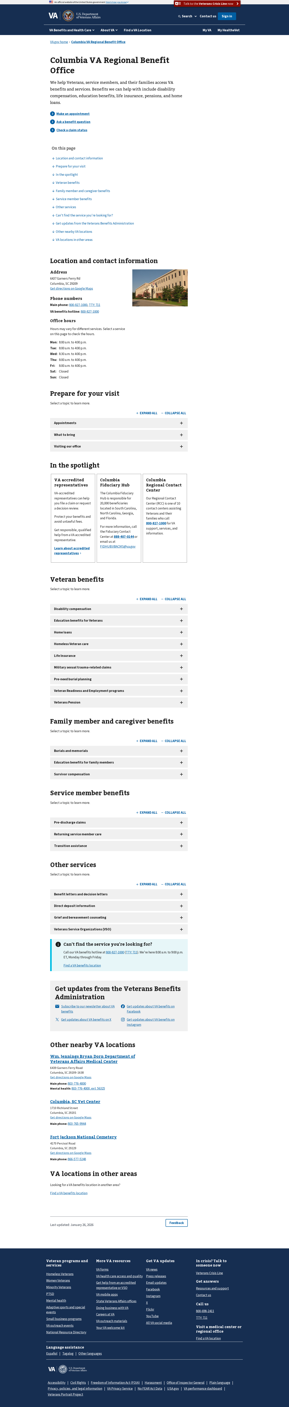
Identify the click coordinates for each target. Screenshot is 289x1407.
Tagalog (68, 1353)
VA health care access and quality (119, 1276)
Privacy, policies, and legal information (75, 1388)
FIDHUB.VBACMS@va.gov (117, 546)
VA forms (102, 1269)
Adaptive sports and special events (65, 1309)
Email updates (156, 1282)
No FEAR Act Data (150, 1388)
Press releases (156, 1276)
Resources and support (212, 1288)
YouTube (152, 1316)
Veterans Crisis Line (209, 1273)
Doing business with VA (112, 1308)
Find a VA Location (137, 30)
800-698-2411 (205, 1311)
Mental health (56, 1300)
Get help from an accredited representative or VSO (116, 1285)
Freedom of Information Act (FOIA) (115, 1382)
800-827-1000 (115, 952)
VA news (151, 1269)
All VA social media (159, 1323)
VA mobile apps (107, 1294)
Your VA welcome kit (110, 1328)
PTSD (50, 1294)
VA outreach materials (111, 1321)
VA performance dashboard (203, 1388)
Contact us (208, 16)
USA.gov (173, 1388)
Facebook (153, 1289)
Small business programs (64, 1319)
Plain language (219, 1382)
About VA (107, 30)
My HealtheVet (229, 30)
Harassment (153, 1382)
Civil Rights (78, 1382)
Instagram (153, 1296)
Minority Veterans (58, 1287)
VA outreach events (60, 1325)
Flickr (150, 1309)
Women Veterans (58, 1280)
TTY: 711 (131, 952)
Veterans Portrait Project (65, 1394)
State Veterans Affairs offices (116, 1301)
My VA (207, 30)
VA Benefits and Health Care (70, 30)
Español (51, 1353)
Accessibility (56, 1382)
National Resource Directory (66, 1332)
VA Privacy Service (120, 1388)
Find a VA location (208, 1338)
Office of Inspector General (185, 1382)
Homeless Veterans (60, 1274)
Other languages (90, 1353)
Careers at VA (105, 1314)
